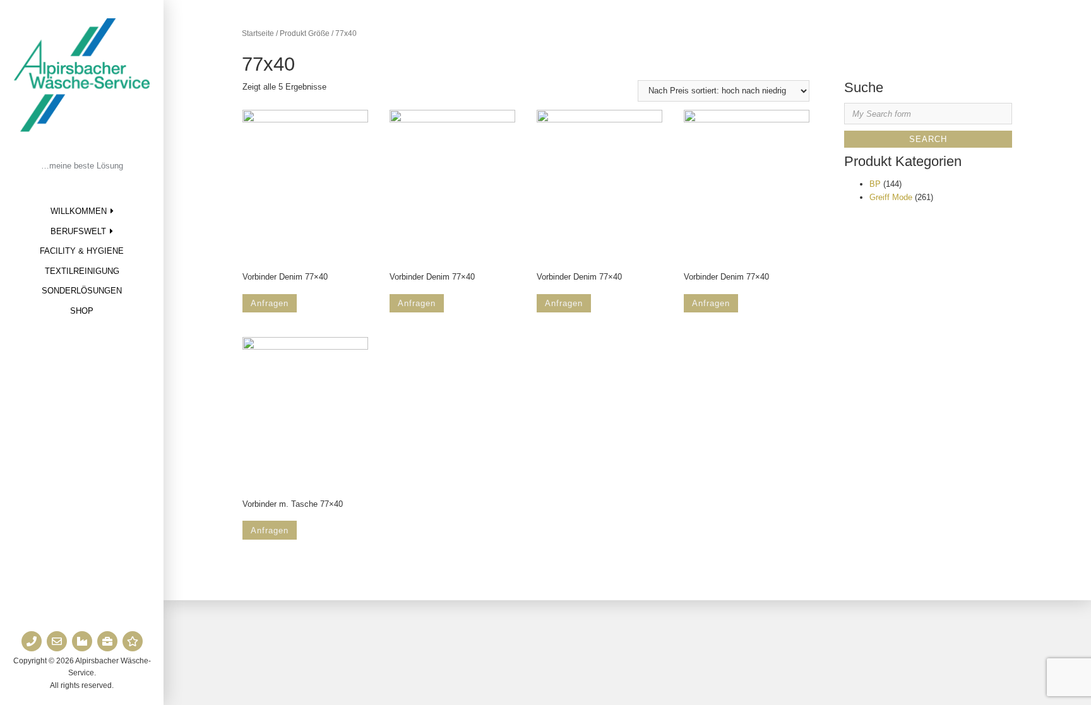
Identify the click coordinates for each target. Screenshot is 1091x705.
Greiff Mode (890, 197)
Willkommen (79, 211)
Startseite (258, 33)
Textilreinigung (82, 271)
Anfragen (270, 303)
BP (875, 184)
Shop (81, 311)
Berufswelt (78, 231)
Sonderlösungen (82, 290)
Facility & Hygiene (82, 251)
